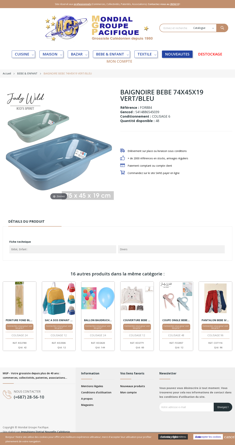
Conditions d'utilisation (96, 392)
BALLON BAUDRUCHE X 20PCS (98, 320)
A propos (87, 398)
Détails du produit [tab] (26, 221)
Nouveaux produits (132, 386)
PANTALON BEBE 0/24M (215, 320)
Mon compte (128, 392)
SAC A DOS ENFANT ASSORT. (59, 320)
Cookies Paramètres (173, 436)
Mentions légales (92, 386)
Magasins (87, 405)
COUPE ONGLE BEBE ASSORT (176, 320)
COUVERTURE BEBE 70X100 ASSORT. (137, 320)
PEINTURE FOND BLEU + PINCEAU (19, 320)
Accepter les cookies (208, 436)
